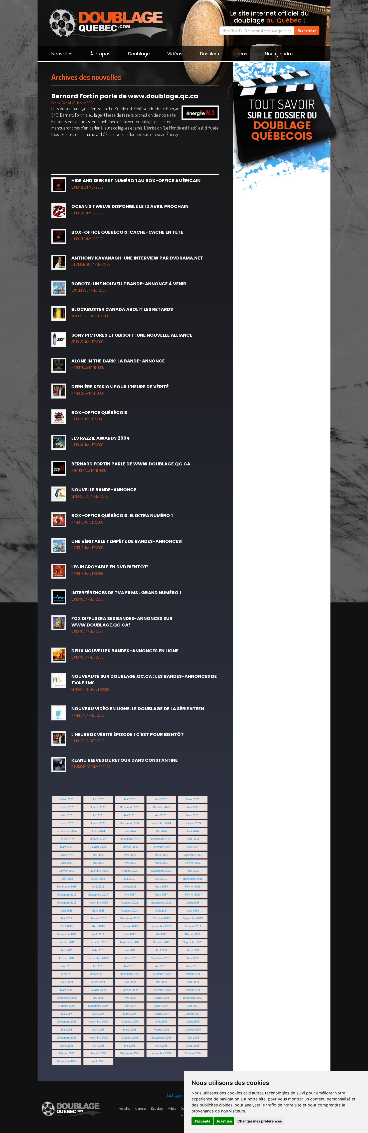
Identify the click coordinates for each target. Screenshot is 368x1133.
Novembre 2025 (129, 807)
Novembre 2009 (161, 973)
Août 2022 (193, 846)
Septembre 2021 (193, 854)
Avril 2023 (193, 838)
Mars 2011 (193, 950)
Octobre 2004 (193, 1053)
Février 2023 (98, 846)
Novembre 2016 (98, 902)
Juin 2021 (67, 862)
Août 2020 (193, 870)
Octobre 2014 (129, 910)
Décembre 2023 (129, 838)
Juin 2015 (67, 910)
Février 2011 (66, 958)
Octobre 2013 (161, 918)
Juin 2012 (130, 934)
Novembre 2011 (129, 942)
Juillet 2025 (66, 815)
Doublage (139, 54)
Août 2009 (67, 981)
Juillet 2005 (66, 1045)
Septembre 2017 (98, 894)
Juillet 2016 (193, 902)
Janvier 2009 (130, 989)
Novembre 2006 (98, 1021)
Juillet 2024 (98, 831)
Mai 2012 (161, 934)
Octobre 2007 (66, 1005)
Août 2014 (161, 910)
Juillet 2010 (66, 966)
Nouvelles (62, 54)
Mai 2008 (98, 997)
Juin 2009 (130, 981)
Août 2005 (193, 1037)
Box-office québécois (99, 415)
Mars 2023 (66, 846)
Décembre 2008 (161, 989)
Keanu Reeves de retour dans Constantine (124, 763)
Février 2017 (193, 894)
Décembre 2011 (98, 942)
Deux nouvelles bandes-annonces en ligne (124, 654)
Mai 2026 (129, 799)
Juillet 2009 (98, 981)
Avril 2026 (161, 799)
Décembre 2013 (129, 918)
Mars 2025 (192, 815)
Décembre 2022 (161, 846)
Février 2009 (98, 989)
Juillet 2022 (66, 854)
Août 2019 (67, 878)
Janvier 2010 (98, 973)
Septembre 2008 (67, 997)
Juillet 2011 (98, 950)
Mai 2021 (98, 862)
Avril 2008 (130, 997)
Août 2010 (193, 958)
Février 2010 (66, 973)
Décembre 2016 (66, 902)
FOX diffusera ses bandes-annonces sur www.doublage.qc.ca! (121, 624)
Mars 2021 (161, 862)
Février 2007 (161, 1013)
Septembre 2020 (161, 870)
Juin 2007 (193, 1005)
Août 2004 (98, 1061)
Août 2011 (67, 950)
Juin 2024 (130, 831)
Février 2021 (193, 862)
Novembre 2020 (98, 870)
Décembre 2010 (98, 958)
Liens (242, 54)
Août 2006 (161, 1021)
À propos (100, 54)
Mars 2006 (129, 1029)
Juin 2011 (129, 950)
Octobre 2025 (161, 807)
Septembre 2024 (67, 831)
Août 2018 (98, 886)
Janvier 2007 (193, 1013)
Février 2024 (66, 838)
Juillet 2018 (129, 886)
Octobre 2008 (193, 989)
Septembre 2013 (193, 918)
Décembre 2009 (129, 973)
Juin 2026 (98, 799)
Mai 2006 (66, 1029)
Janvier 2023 (130, 846)
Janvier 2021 (67, 870)
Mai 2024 (161, 831)
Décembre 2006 (66, 1021)
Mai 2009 (161, 981)
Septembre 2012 (67, 934)
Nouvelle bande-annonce (103, 492)
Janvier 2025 (98, 823)
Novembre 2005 (98, 1037)
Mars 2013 (98, 926)
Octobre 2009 (193, 973)
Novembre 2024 (161, 823)
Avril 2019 (161, 878)
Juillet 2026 (66, 799)
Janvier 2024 (98, 838)
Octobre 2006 (129, 1021)
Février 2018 (193, 886)
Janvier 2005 (98, 1053)
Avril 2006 (98, 1029)
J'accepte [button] (202, 1121)
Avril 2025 (161, 815)
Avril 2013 (67, 926)
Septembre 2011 (193, 942)
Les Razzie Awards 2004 (100, 441)
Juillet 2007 (161, 1005)
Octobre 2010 (129, 958)
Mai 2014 (66, 918)
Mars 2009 (66, 989)
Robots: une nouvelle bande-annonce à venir (128, 287)
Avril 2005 (161, 1045)
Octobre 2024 (193, 823)
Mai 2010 (129, 966)
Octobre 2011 (161, 942)
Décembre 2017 (66, 894)
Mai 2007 (66, 1013)
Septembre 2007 (98, 1005)
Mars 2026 (192, 799)
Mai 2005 (129, 1045)
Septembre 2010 (161, 958)
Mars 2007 (129, 1013)
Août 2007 (130, 1005)
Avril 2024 (193, 831)
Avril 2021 (130, 862)
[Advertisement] (282, 220)
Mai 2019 (129, 878)
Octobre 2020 (129, 870)
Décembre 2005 (66, 1037)
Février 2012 (193, 934)
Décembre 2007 (193, 997)
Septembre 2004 (67, 1061)
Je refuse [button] (224, 1121)
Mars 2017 (161, 894)
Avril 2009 (193, 981)
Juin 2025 (98, 815)
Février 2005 (66, 1053)
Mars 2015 (98, 910)
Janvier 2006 (193, 1029)
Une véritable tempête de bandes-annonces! (127, 544)
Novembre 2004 (161, 1053)
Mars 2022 (161, 854)
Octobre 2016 (129, 902)
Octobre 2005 (129, 1037)
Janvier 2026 (98, 807)
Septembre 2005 (161, 1037)
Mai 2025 (129, 815)
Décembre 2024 (129, 823)
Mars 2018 (161, 886)
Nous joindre (279, 54)
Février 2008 (161, 997)
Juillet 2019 (98, 878)
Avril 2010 (161, 966)
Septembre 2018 (67, 886)
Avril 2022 (130, 854)
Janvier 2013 (130, 926)
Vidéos (174, 54)
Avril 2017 (130, 894)
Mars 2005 (192, 1045)
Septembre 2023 (161, 838)
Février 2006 (161, 1029)
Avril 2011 (161, 950)
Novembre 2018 (193, 878)
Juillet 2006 (193, 1021)
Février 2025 (66, 823)
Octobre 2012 (193, 926)
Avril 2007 (98, 1013)
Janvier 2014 (98, 918)
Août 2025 (193, 807)
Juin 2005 (98, 1045)
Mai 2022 (98, 854)
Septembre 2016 (161, 902)
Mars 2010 (192, 966)
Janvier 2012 (67, 942)
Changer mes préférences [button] (259, 1121)
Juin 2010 (98, 966)
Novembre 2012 (161, 926)
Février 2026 (66, 807)
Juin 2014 (193, 910)
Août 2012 (98, 934)
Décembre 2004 (129, 1053)
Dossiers (209, 54)
